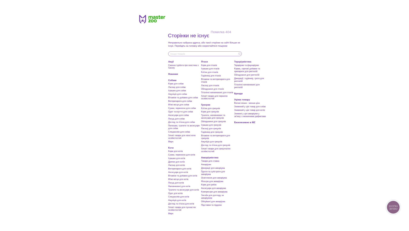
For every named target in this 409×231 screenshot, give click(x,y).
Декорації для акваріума (213, 168)
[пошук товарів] (239, 53)
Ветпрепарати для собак (180, 101)
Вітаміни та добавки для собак (183, 97)
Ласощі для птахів (210, 85)
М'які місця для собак (178, 104)
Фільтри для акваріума (212, 181)
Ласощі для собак (177, 87)
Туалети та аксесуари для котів (183, 190)
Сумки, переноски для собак (182, 108)
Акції (171, 61)
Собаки (172, 80)
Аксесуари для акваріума (213, 188)
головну (193, 46)
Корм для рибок (208, 184)
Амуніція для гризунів (211, 141)
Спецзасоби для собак (179, 132)
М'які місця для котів (178, 179)
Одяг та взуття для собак (180, 111)
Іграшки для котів (176, 158)
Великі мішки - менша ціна (247, 103)
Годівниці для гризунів (212, 132)
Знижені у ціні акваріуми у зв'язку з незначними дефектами (250, 115)
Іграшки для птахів (210, 68)
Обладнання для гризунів (213, 121)
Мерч (170, 141)
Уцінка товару (242, 99)
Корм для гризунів (210, 111)
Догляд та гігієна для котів (181, 204)
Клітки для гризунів (210, 108)
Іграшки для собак (177, 90)
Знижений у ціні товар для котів (249, 110)
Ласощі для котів (176, 165)
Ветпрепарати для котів (179, 168)
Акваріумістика (209, 157)
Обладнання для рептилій (246, 75)
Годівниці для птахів (211, 75)
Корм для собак (176, 83)
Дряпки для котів (176, 162)
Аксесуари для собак (178, 115)
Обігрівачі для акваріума (213, 201)
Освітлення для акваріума (214, 178)
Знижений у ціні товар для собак (250, 106)
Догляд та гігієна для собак (181, 122)
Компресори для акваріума (214, 191)
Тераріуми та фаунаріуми (246, 65)
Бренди (238, 93)
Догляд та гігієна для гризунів (215, 145)
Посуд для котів (176, 183)
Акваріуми (206, 164)
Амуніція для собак (177, 94)
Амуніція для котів (177, 200)
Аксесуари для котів (178, 172)
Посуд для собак (176, 119)
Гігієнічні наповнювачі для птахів (217, 92)
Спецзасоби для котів (178, 196)
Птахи (204, 61)
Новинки (173, 74)
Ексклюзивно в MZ (244, 122)
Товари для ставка (210, 161)
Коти (171, 147)
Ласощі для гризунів (211, 128)
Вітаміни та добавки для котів (182, 175)
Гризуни (205, 104)
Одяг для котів (175, 193)
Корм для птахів (209, 65)
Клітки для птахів (209, 72)
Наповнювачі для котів (179, 186)
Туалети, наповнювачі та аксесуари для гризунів (213, 116)
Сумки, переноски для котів (181, 155)
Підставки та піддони (211, 205)
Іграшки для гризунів (211, 125)
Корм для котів (175, 151)
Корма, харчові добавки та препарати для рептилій (247, 70)
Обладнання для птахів (212, 89)
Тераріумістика (242, 61)
